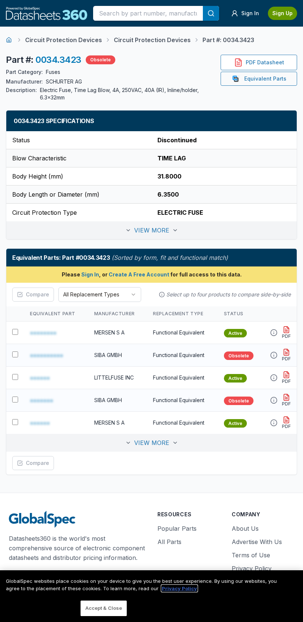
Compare (37, 294)
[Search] (211, 13)
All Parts (169, 541)
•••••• (40, 377)
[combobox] (99, 294)
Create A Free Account (139, 274)
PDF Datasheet (265, 62)
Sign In (90, 274)
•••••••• (43, 332)
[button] (151, 230)
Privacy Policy (252, 568)
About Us (245, 528)
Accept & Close (103, 608)
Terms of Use (251, 555)
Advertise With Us (257, 541)
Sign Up (282, 13)
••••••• (41, 400)
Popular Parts (177, 528)
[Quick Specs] (274, 332)
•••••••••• (46, 355)
